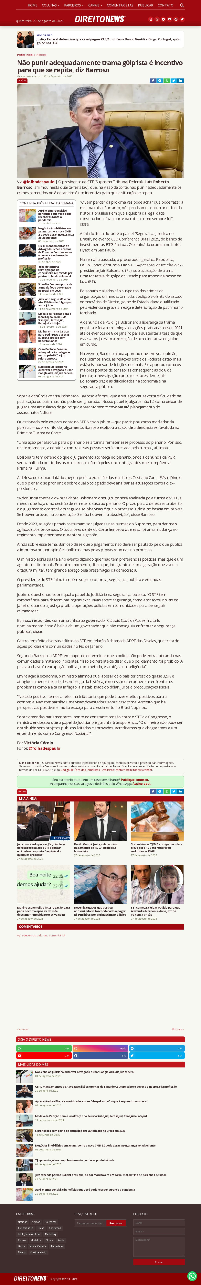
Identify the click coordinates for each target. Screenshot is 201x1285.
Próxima (177, 1029)
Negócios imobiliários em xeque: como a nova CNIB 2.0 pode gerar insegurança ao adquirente (56, 233)
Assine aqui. (141, 783)
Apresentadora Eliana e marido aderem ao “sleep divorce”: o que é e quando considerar (91, 1101)
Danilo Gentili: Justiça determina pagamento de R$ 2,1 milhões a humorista (95, 847)
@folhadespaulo (39, 181)
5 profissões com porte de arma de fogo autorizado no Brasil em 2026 (55, 287)
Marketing (50, 1234)
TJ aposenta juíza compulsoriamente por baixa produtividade (74, 1160)
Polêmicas (50, 1222)
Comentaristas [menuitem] (120, 5)
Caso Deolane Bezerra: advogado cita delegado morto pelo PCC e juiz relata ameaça (54, 354)
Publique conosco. (135, 780)
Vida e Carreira (38, 1246)
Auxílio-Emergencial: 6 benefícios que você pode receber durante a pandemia (54, 215)
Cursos (22, 1240)
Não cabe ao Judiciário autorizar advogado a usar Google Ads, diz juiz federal (55, 370)
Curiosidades (25, 1228)
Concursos (55, 1228)
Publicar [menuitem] (145, 5)
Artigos (36, 1222)
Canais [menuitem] (94, 5)
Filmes (49, 1240)
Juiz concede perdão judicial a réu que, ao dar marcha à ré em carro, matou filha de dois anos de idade (101, 1175)
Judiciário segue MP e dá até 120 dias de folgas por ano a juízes (55, 302)
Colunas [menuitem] (49, 5)
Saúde (61, 1240)
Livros (21, 1246)
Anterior (24, 1029)
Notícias (42, 54)
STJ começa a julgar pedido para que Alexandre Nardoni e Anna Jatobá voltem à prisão (155, 911)
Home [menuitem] (32, 5)
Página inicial (25, 54)
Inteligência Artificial (29, 1234)
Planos (22, 1252)
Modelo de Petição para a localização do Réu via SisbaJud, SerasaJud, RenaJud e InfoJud (54, 318)
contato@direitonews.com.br (133, 770)
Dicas (41, 1228)
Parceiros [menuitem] (72, 5)
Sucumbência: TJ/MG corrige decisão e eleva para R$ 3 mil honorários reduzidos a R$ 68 (156, 847)
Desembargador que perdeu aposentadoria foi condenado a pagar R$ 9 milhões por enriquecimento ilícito (100, 911)
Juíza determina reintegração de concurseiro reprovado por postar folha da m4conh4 (55, 271)
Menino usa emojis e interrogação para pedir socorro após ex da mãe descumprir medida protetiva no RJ (43, 911)
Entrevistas (57, 1246)
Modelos (36, 1240)
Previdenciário (38, 1252)
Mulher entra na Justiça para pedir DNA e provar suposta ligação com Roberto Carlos (53, 336)
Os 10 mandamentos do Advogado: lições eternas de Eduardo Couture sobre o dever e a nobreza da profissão (55, 252)
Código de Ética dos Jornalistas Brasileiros (87, 770)
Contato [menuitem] (165, 5)
